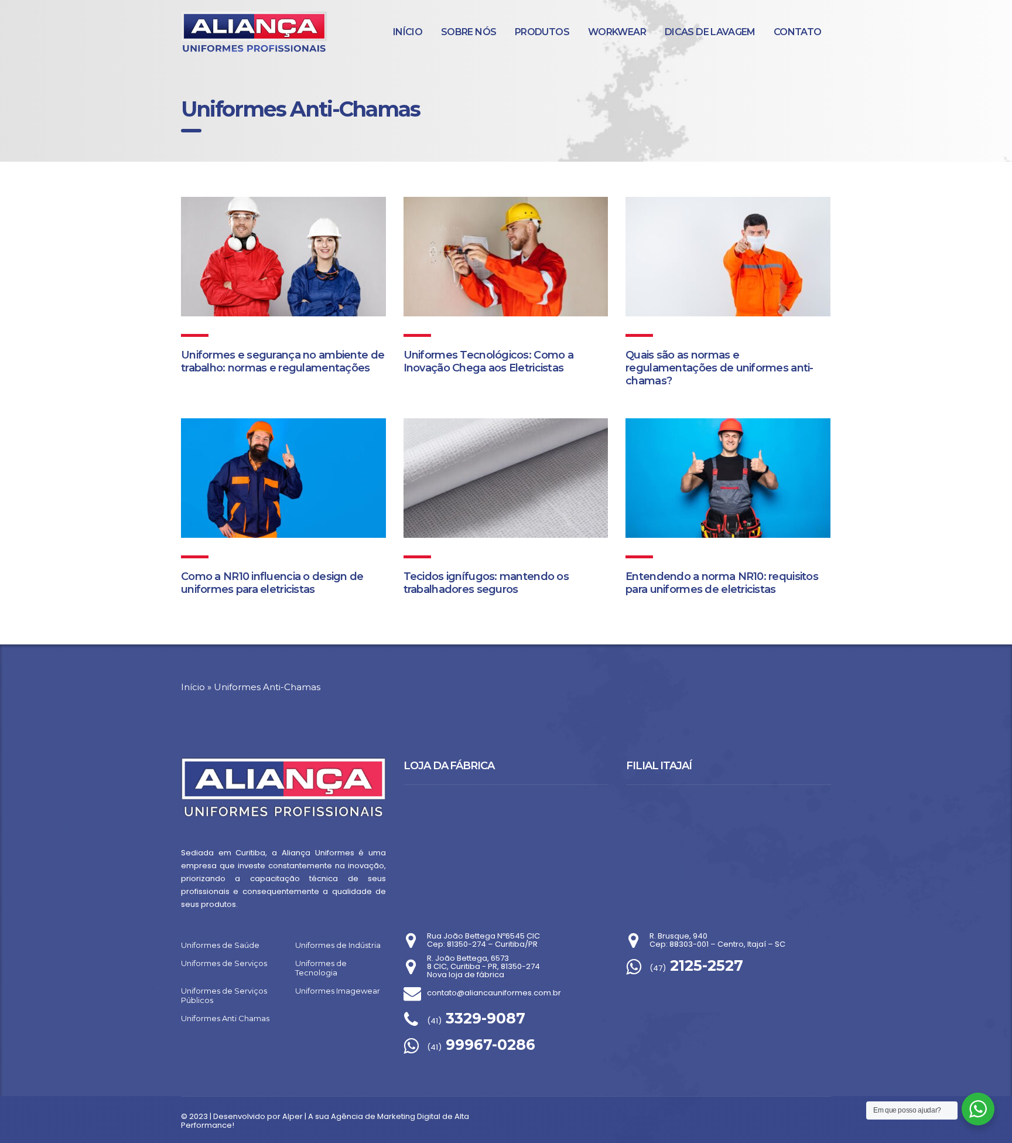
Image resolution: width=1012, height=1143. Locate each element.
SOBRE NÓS (468, 31)
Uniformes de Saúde (220, 945)
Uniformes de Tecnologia (321, 967)
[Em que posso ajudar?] (978, 1109)
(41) (476, 1020)
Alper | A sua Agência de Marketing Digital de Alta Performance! (325, 1121)
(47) (696, 968)
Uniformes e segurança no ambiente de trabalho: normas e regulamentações (282, 361)
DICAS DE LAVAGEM (710, 31)
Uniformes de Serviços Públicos (224, 995)
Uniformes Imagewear (337, 990)
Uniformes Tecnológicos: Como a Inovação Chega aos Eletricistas (488, 361)
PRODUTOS (542, 31)
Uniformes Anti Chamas (225, 1018)
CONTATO (798, 31)
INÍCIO (407, 31)
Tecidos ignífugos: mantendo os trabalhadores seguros (486, 583)
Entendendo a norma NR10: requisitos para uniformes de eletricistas (721, 583)
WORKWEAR (617, 31)
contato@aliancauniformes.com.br (494, 992)
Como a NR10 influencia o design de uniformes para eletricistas (272, 583)
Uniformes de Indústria (338, 945)
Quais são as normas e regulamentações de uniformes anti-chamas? (719, 368)
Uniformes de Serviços (224, 963)
